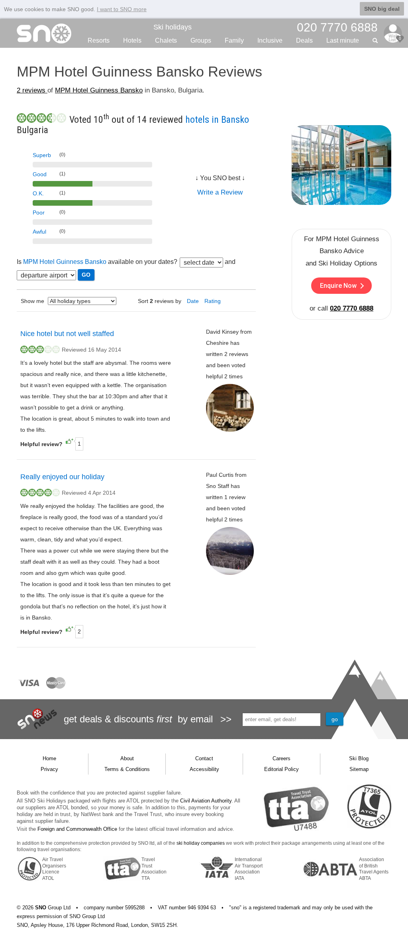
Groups (200, 40)
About (127, 758)
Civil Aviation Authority (205, 801)
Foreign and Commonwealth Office (77, 829)
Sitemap (359, 769)
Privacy (49, 769)
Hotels (132, 40)
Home (49, 758)
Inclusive (269, 40)
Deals (304, 40)
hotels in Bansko (217, 119)
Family (234, 40)
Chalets (166, 40)
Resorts (99, 40)
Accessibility (204, 769)
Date (193, 301)
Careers (281, 758)
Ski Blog (359, 758)
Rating (212, 301)
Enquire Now (338, 285)
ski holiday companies (201, 843)
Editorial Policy (281, 769)
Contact (204, 758)
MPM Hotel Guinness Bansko (99, 90)
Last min (342, 40)
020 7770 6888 (351, 308)
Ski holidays (172, 27)
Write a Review (220, 192)
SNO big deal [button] (382, 9)
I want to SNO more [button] (122, 9)
